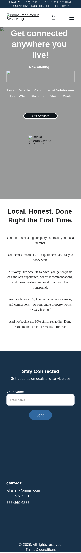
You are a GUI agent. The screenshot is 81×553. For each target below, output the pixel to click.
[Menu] (71, 18)
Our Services (40, 116)
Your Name (15, 392)
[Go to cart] (53, 18)
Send (40, 415)
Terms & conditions (41, 549)
